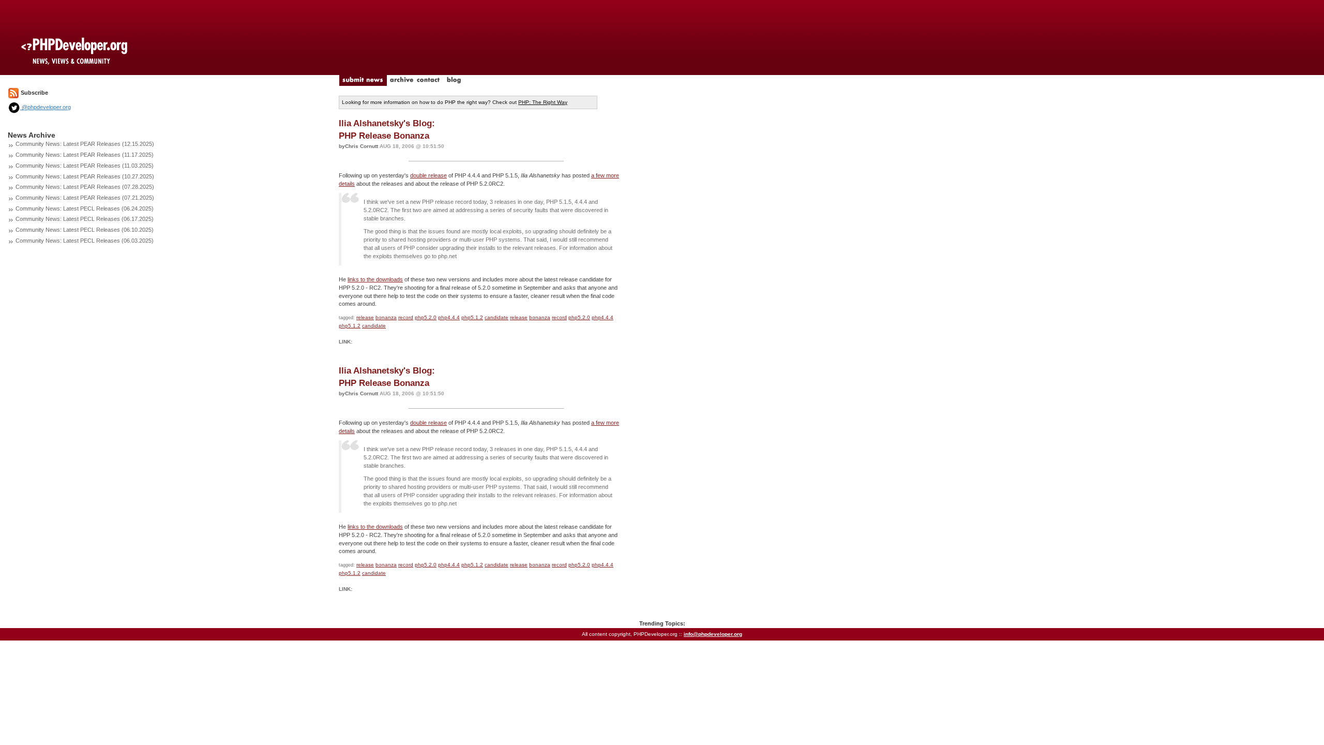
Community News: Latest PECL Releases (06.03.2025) (85, 240)
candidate (496, 317)
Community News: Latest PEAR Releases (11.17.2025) (85, 155)
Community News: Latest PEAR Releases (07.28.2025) (85, 187)
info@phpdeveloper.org (713, 634)
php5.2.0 (426, 317)
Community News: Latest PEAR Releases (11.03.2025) (85, 165)
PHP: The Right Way (542, 102)
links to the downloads (375, 279)
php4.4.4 (449, 317)
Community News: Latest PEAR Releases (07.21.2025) (85, 198)
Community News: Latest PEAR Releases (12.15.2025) (85, 144)
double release (428, 175)
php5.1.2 (472, 317)
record (405, 317)
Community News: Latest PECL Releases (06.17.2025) (85, 219)
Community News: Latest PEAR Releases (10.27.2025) (85, 176)
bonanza (386, 317)
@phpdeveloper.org (45, 107)
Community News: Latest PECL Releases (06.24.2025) (85, 208)
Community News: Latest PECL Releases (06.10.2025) (85, 230)
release (365, 317)
